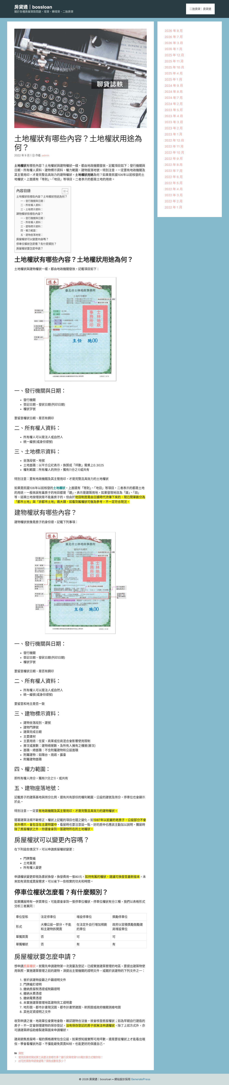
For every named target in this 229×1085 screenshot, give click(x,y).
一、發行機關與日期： (33, 200)
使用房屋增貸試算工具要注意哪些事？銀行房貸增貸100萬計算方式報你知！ (60, 1057)
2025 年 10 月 (174, 67)
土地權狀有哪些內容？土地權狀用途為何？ (41, 196)
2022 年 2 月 (173, 201)
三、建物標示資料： (32, 226)
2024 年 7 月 (174, 98)
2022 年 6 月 (174, 177)
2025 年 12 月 (174, 55)
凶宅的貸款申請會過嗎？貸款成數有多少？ (42, 1060)
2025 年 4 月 (174, 73)
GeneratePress (140, 1079)
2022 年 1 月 (173, 207)
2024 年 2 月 (174, 104)
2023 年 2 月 (174, 128)
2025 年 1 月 (173, 79)
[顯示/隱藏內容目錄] (63, 191)
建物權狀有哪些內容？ (29, 213)
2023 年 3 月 (174, 122)
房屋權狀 (29, 966)
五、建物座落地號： (32, 234)
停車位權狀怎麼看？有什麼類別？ (36, 244)
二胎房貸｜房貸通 (200, 9)
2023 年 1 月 (173, 134)
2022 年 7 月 (173, 171)
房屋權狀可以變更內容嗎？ (32, 239)
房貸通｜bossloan (33, 7)
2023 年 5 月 (174, 110)
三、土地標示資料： (32, 209)
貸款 (20, 1053)
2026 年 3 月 (174, 43)
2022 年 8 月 (173, 165)
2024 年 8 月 (174, 91)
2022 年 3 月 (174, 195)
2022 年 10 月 (174, 152)
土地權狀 (59, 488)
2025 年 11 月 (174, 61)
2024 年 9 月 (174, 85)
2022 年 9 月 (174, 158)
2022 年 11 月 (174, 146)
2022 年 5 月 (173, 183)
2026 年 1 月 (173, 49)
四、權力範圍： (29, 230)
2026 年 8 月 (174, 31)
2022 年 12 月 (174, 140)
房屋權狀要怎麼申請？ (29, 248)
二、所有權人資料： (32, 205)
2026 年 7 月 (174, 37)
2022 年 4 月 (174, 189)
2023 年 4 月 (174, 116)
